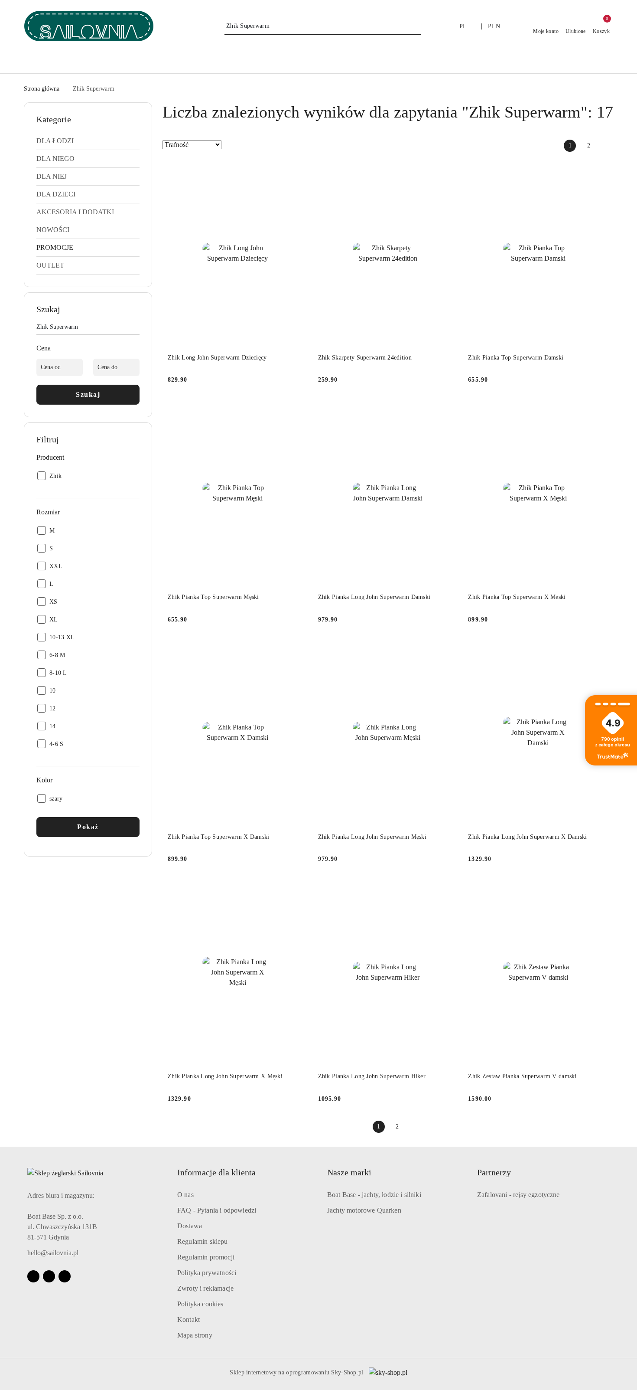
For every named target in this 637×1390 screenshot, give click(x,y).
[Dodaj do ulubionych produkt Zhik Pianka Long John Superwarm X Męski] (297, 889)
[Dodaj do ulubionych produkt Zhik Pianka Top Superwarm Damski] (598, 170)
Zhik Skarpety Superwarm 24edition (365, 357)
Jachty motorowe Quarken (364, 1210)
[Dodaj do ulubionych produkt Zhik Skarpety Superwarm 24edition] (447, 170)
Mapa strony (194, 1335)
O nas (185, 1194)
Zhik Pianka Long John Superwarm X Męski (225, 1076)
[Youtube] (49, 1276)
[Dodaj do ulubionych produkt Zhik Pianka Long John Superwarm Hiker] (447, 889)
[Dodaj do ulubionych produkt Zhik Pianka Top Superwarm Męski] (297, 409)
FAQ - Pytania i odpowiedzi (216, 1210)
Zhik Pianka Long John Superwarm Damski (374, 597)
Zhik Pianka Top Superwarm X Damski (219, 837)
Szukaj (88, 394)
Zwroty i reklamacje (205, 1288)
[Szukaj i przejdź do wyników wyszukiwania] (416, 26)
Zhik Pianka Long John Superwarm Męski (372, 837)
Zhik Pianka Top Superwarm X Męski (517, 597)
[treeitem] (88, 141)
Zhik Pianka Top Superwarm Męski (213, 597)
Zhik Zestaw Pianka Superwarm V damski (522, 1076)
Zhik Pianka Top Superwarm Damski (515, 357)
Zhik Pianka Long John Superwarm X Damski (527, 837)
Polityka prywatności (206, 1272)
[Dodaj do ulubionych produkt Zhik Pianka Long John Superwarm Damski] (447, 409)
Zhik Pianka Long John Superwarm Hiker (372, 1076)
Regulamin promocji (205, 1257)
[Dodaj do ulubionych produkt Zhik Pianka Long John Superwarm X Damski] (598, 649)
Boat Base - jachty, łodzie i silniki (374, 1194)
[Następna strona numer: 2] (607, 146)
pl (463, 26)
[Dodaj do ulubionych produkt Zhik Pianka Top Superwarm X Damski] (297, 649)
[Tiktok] (64, 1276)
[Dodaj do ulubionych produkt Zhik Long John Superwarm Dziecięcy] (297, 170)
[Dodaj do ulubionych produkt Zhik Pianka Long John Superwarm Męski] (447, 649)
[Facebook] (33, 1276)
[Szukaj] (136, 328)
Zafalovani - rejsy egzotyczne (518, 1194)
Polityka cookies (200, 1304)
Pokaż (88, 827)
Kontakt (188, 1319)
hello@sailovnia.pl (52, 1252)
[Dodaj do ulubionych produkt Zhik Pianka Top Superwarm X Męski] (598, 409)
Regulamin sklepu (202, 1241)
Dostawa (189, 1226)
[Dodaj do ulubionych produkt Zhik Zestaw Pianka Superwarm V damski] (598, 889)
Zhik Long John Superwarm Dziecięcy (217, 357)
